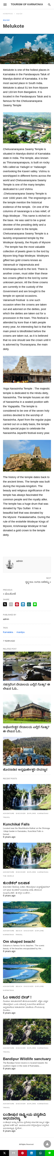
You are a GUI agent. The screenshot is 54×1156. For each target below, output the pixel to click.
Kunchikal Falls (16, 824)
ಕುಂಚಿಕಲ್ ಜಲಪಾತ (16, 883)
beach (19, 931)
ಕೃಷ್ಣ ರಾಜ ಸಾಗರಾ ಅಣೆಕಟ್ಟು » (38, 581)
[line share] (35, 604)
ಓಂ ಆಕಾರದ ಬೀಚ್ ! (17, 997)
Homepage (8, 14)
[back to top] (47, 1144)
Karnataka (8, 632)
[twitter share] (5, 604)
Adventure (8, 813)
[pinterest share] (17, 604)
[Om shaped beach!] (27, 914)
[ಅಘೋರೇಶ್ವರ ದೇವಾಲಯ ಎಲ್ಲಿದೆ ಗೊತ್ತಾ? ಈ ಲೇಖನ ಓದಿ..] (27, 708)
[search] (49, 4)
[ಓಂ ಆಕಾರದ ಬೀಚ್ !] (27, 970)
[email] (13, 1153)
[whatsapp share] (29, 604)
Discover (21, 813)
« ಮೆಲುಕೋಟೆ (9, 594)
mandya (20, 632)
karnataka (43, 813)
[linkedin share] (23, 604)
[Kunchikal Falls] (27, 797)
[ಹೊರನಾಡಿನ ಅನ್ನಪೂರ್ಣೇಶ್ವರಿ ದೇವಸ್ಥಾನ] (27, 751)
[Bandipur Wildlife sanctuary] (27, 1032)
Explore (31, 813)
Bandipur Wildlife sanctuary (27, 1059)
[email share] (11, 604)
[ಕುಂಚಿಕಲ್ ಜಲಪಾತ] (27, 856)
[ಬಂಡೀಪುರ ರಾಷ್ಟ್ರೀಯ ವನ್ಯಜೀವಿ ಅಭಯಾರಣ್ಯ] (27, 1087)
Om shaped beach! (19, 941)
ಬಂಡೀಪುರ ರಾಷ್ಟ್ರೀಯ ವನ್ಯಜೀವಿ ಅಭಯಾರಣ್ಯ (24, 1116)
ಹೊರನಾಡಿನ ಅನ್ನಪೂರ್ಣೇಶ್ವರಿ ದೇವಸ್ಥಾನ (25, 769)
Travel (6, 817)
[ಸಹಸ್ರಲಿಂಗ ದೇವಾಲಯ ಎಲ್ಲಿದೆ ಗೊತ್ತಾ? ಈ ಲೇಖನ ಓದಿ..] (27, 666)
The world (8, 876)
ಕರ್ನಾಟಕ (19, 14)
